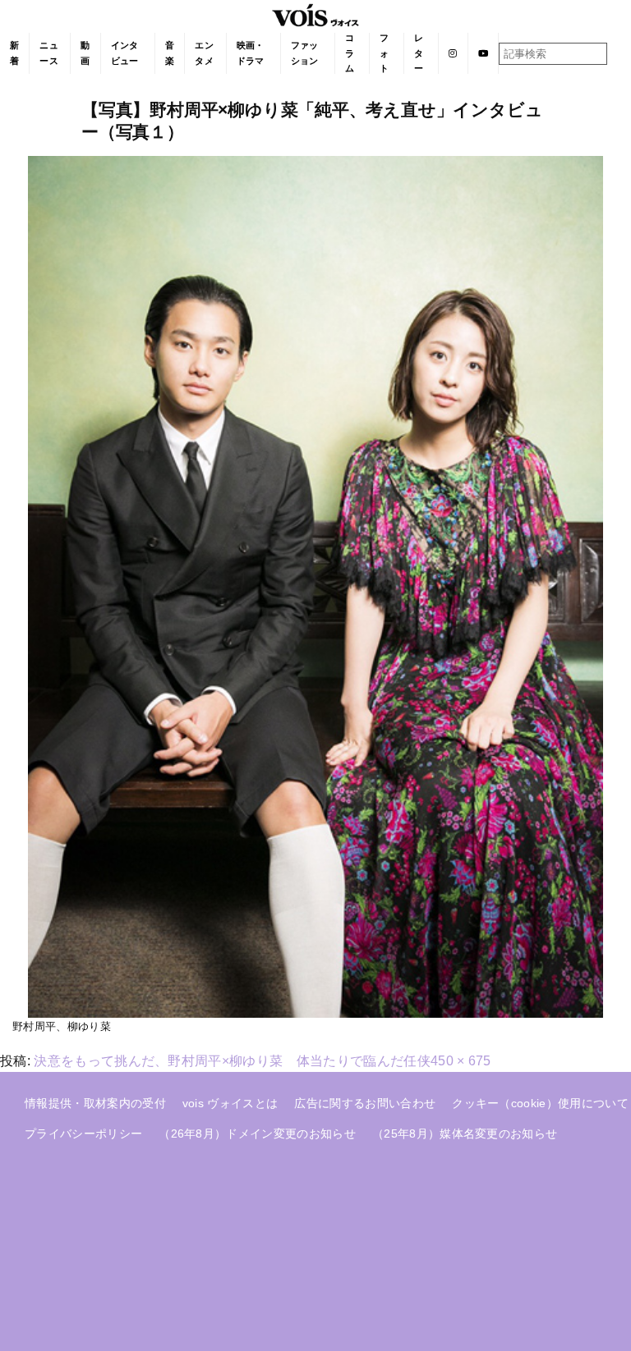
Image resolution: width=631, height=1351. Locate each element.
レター (418, 53)
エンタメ (204, 53)
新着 (14, 53)
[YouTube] (483, 53)
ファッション (305, 53)
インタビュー (125, 53)
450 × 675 (461, 1061)
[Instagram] (453, 53)
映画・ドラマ (251, 53)
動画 (85, 53)
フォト (384, 53)
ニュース (48, 53)
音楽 (169, 53)
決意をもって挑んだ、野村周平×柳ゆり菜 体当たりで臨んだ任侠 (232, 1061)
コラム (349, 53)
